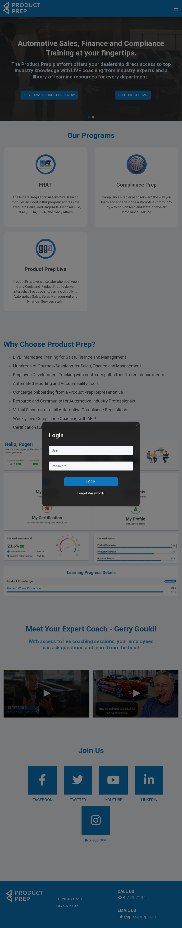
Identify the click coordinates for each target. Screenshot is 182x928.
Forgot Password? (91, 493)
